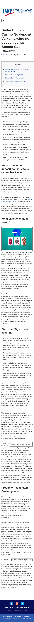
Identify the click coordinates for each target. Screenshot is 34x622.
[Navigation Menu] (3, 20)
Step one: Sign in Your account (14, 78)
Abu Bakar (6, 54)
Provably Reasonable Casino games (16, 81)
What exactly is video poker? (14, 75)
